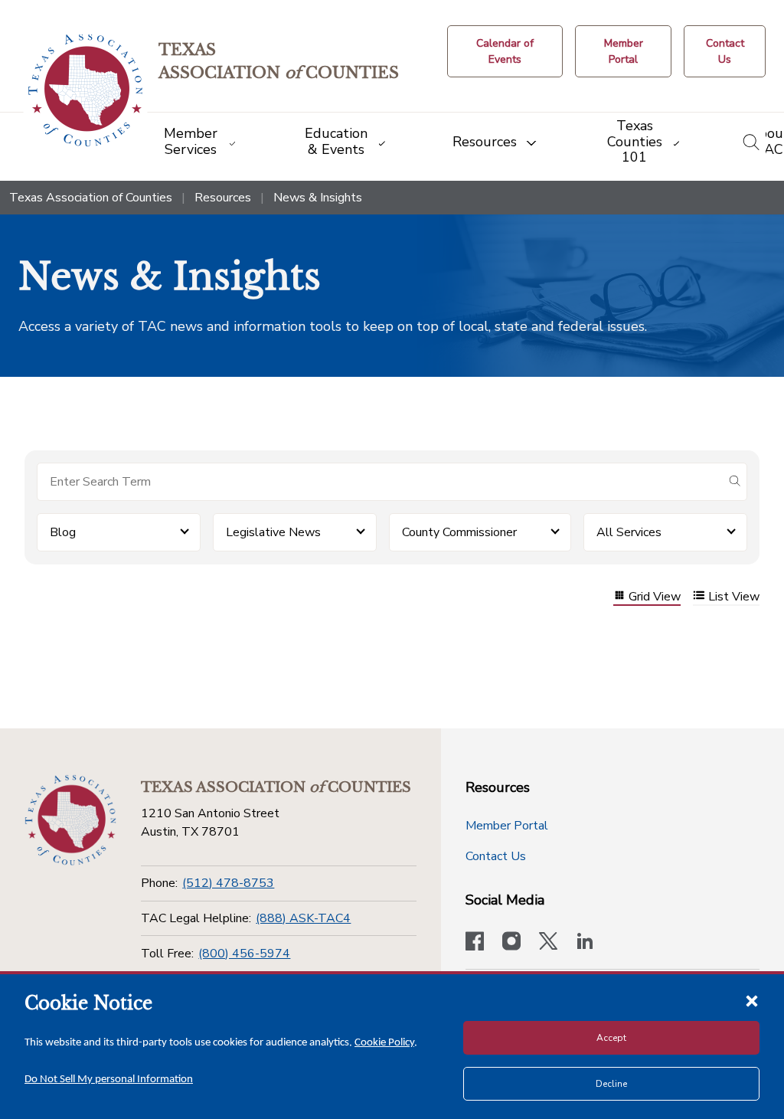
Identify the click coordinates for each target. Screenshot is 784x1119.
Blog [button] (63, 532)
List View (734, 597)
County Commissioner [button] (459, 532)
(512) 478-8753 (228, 883)
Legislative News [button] (273, 532)
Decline (611, 1084)
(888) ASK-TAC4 (303, 918)
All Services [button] (629, 532)
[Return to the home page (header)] (85, 90)
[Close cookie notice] (752, 1000)
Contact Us (496, 856)
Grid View (655, 597)
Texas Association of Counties (90, 197)
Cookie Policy (384, 1043)
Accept (611, 1038)
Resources (222, 197)
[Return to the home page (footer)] (70, 820)
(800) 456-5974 (244, 953)
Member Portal (507, 825)
